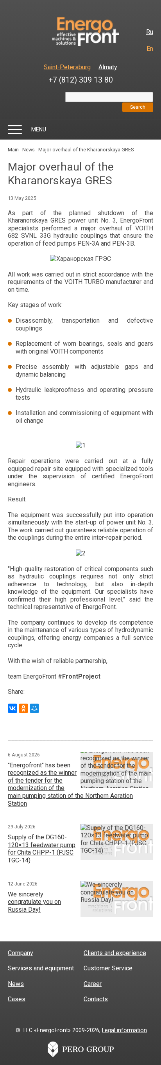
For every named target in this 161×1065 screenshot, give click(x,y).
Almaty (107, 67)
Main (13, 150)
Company (20, 953)
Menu (38, 129)
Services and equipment (41, 968)
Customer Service (108, 968)
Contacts (96, 999)
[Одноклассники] (23, 708)
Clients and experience (115, 953)
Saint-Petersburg (67, 67)
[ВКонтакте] (12, 708)
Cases (16, 999)
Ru (149, 32)
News (28, 150)
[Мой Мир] (34, 708)
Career (93, 984)
